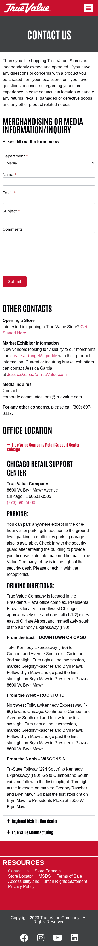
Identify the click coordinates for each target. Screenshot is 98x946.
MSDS (45, 876)
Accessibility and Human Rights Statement (47, 881)
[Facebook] (24, 937)
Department (15, 156)
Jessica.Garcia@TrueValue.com (37, 374)
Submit (14, 281)
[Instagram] (40, 937)
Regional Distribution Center (34, 821)
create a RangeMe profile (33, 355)
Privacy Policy (21, 886)
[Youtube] (57, 937)
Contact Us (18, 871)
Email (9, 193)
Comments (13, 229)
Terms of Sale (69, 876)
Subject (11, 211)
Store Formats (47, 871)
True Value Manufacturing (32, 832)
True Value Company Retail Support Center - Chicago (44, 447)
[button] (88, 8)
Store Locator (20, 876)
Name (9, 175)
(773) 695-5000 (21, 502)
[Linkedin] (74, 937)
